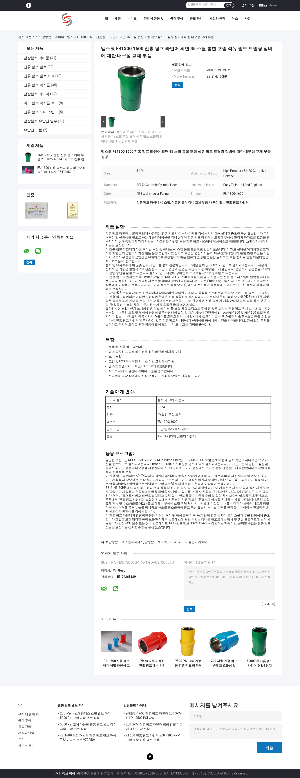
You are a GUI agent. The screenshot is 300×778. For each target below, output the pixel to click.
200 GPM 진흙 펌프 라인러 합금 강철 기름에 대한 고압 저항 (154, 727)
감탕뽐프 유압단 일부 (40, 121)
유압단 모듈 (33, 130)
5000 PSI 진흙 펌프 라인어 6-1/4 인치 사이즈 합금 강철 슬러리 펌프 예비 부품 (259, 663)
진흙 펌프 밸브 (35, 67)
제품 (118, 18)
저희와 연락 (217, 18)
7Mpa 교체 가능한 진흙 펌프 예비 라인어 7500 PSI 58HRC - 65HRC (152, 663)
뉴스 (235, 18)
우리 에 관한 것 (153, 18)
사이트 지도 (26, 745)
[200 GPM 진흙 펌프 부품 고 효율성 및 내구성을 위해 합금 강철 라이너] (223, 641)
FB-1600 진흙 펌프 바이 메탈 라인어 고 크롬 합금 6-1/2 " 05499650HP (116, 663)
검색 (228, 5)
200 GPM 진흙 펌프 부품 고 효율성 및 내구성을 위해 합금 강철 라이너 (224, 663)
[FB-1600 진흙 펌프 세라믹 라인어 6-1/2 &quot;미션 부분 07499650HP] (28, 170)
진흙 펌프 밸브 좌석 (39, 76)
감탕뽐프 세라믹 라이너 (161, 542)
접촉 (177, 85)
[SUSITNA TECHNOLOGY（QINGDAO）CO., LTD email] (29, 251)
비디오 (132, 18)
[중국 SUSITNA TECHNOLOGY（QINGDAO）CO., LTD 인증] (36, 210)
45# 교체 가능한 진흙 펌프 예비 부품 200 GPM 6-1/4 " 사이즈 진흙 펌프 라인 (60, 159)
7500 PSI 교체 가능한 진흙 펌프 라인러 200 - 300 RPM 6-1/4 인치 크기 (188, 663)
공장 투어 (176, 18)
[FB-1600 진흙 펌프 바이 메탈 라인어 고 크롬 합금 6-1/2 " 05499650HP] (116, 641)
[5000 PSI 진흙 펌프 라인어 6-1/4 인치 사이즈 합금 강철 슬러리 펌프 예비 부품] (259, 641)
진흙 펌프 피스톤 (37, 85)
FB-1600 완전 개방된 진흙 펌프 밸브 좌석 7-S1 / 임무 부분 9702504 (88, 738)
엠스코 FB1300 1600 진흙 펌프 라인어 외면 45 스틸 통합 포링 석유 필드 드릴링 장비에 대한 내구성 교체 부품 (132, 136)
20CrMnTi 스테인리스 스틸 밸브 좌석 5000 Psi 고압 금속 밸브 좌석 (85, 716)
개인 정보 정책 (65, 773)
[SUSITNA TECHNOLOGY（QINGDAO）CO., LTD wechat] (40, 251)
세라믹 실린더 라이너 (192, 542)
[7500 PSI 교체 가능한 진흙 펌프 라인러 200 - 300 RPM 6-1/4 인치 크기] (188, 641)
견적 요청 (247, 5)
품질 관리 (196, 18)
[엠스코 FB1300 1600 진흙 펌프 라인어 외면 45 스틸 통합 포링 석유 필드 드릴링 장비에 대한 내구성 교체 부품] (132, 89)
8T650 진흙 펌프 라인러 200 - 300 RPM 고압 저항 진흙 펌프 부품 (153, 738)
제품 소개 (31, 37)
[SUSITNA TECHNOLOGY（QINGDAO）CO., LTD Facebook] (29, 5)
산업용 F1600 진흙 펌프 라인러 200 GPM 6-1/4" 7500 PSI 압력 (154, 716)
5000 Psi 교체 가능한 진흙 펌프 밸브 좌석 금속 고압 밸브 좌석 (88, 727)
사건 (248, 18)
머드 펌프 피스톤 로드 (41, 103)
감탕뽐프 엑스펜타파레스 (126, 542)
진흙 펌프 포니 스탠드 (41, 112)
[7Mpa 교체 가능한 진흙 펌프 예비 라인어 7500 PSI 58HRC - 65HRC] (152, 641)
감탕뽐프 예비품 (36, 58)
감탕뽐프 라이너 (53, 37)
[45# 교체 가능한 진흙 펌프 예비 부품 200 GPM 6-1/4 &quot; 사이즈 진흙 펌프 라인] (28, 157)
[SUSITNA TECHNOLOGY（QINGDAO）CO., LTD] (67, 19)
